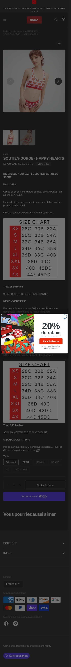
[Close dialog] (65, 316)
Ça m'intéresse (51, 341)
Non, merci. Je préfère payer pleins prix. (51, 347)
